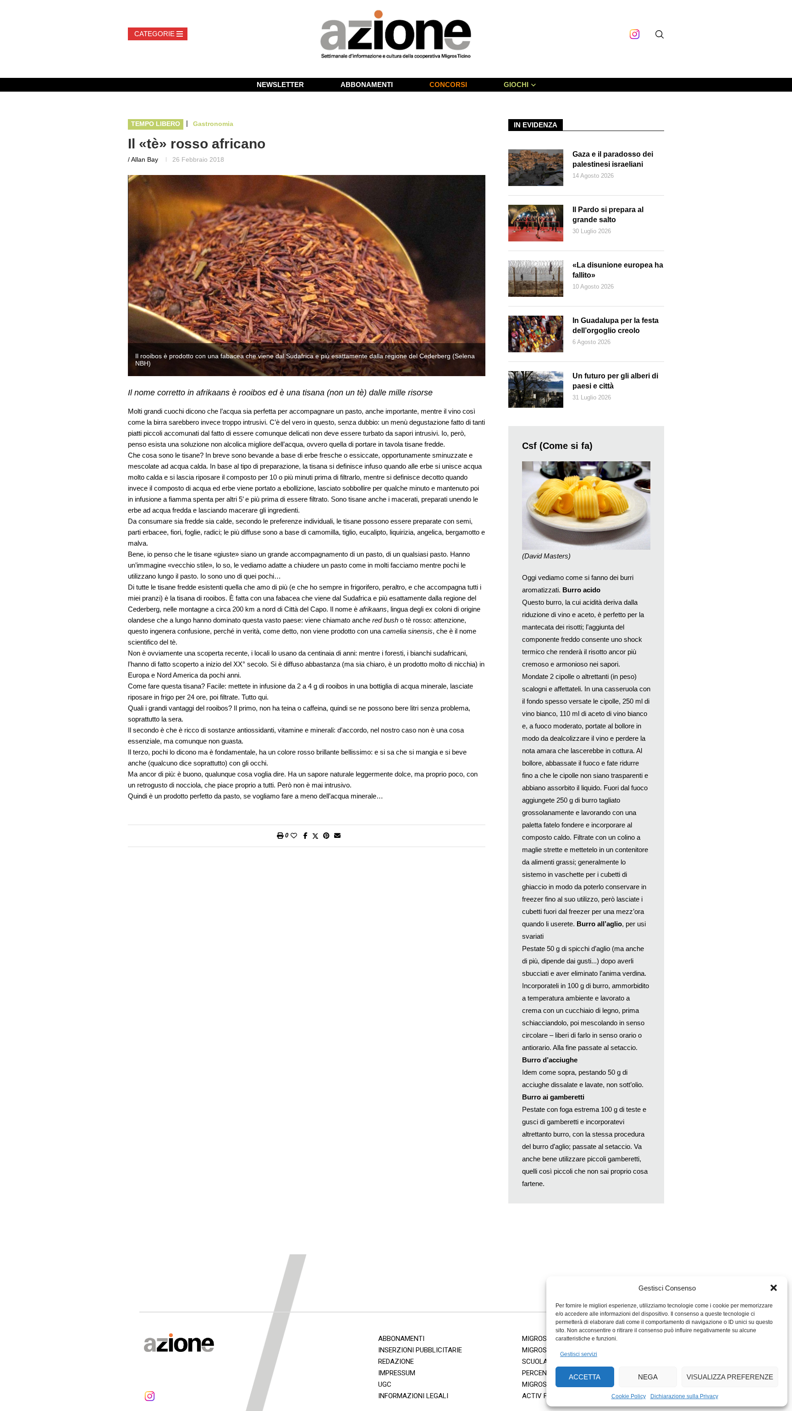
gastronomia (213, 123)
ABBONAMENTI (367, 84)
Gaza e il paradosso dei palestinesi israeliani (612, 159)
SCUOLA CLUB (544, 1361)
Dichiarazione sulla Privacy (684, 1396)
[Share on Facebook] (305, 835)
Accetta (584, 1377)
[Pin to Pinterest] (326, 835)
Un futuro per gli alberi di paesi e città (615, 381)
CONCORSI (448, 84)
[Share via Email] (337, 835)
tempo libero (155, 123)
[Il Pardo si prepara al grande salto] (535, 223)
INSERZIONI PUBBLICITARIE (420, 1350)
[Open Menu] (157, 33)
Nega (648, 1377)
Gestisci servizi (578, 1354)
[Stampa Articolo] (280, 835)
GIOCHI (516, 84)
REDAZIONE (396, 1361)
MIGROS (534, 1350)
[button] (773, 1287)
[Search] (659, 34)
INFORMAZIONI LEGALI (413, 1396)
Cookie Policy (628, 1396)
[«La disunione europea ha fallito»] (535, 278)
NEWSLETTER (280, 84)
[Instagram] (634, 34)
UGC (384, 1384)
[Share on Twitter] (315, 836)
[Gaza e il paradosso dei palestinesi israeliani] (535, 167)
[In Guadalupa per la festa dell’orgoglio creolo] (535, 334)
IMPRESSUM (396, 1373)
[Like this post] (294, 835)
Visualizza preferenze (730, 1377)
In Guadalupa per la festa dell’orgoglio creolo (615, 325)
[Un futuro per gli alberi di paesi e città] (535, 389)
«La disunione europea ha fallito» (617, 270)
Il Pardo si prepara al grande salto (608, 215)
